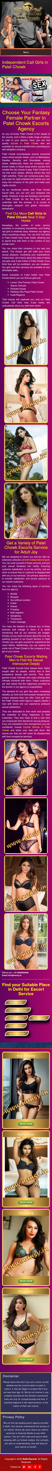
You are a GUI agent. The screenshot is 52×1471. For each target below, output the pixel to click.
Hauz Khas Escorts (17, 1033)
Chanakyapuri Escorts (18, 1010)
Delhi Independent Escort (36, 559)
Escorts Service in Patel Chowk (26, 728)
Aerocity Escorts (15, 1002)
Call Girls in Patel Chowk (26, 215)
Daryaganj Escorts (16, 1018)
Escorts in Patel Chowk (24, 143)
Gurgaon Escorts (16, 1025)
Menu (26, 52)
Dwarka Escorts (39, 1018)
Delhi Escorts (30, 1458)
